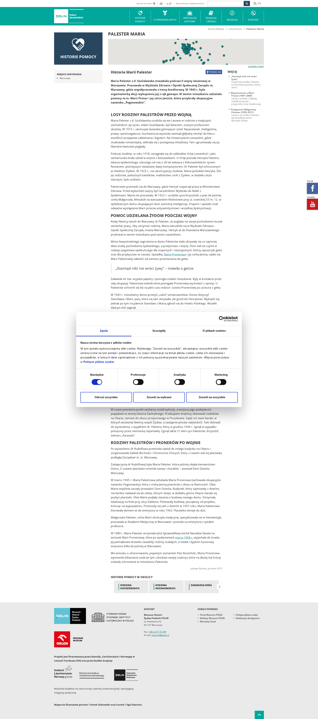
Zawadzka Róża (201, 585)
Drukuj (159, 3)
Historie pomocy (140, 19)
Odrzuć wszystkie (106, 397)
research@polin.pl (160, 635)
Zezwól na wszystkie (212, 397)
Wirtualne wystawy (190, 19)
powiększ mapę (256, 66)
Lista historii (235, 29)
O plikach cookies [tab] (214, 330)
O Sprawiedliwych (165, 19)
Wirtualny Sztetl (208, 621)
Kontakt (253, 19)
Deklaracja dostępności (248, 618)
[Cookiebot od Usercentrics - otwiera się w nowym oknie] (222, 319)
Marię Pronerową (175, 254)
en (259, 3)
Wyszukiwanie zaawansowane (190, 3)
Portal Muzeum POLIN (211, 614)
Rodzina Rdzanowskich (165, 587)
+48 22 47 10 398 (157, 631)
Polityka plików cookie (247, 614)
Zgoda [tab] (104, 330)
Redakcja (232, 19)
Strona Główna (216, 29)
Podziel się (215, 72)
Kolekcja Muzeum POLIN (212, 618)
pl (255, 3)
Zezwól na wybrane (159, 397)
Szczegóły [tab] (159, 330)
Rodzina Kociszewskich (129, 587)
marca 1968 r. (184, 537)
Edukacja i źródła (211, 19)
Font (168, 3)
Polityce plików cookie (98, 361)
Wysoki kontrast (144, 3)
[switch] (138, 382)
